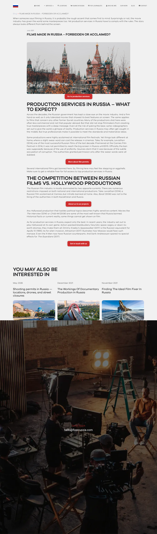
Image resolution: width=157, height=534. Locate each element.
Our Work (123, 6)
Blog (133, 6)
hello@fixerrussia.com (78, 430)
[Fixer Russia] (15, 6)
